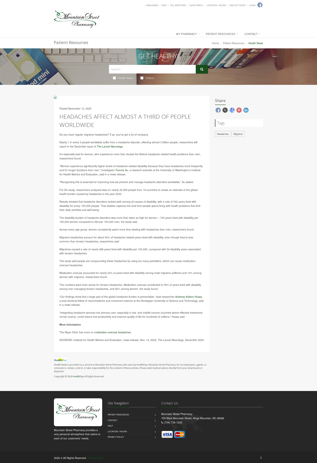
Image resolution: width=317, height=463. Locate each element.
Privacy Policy (116, 436)
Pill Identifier (178, 5)
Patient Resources (220, 34)
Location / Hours (216, 5)
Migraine (238, 134)
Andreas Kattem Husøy (188, 296)
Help (164, 5)
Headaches (223, 134)
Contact (251, 34)
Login (252, 5)
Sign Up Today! (237, 5)
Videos (149, 78)
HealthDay (78, 376)
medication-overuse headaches (112, 332)
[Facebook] (261, 458)
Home (215, 43)
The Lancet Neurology (110, 146)
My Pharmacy (186, 34)
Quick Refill (196, 5)
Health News (126, 78)
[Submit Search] (202, 69)
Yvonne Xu (121, 170)
